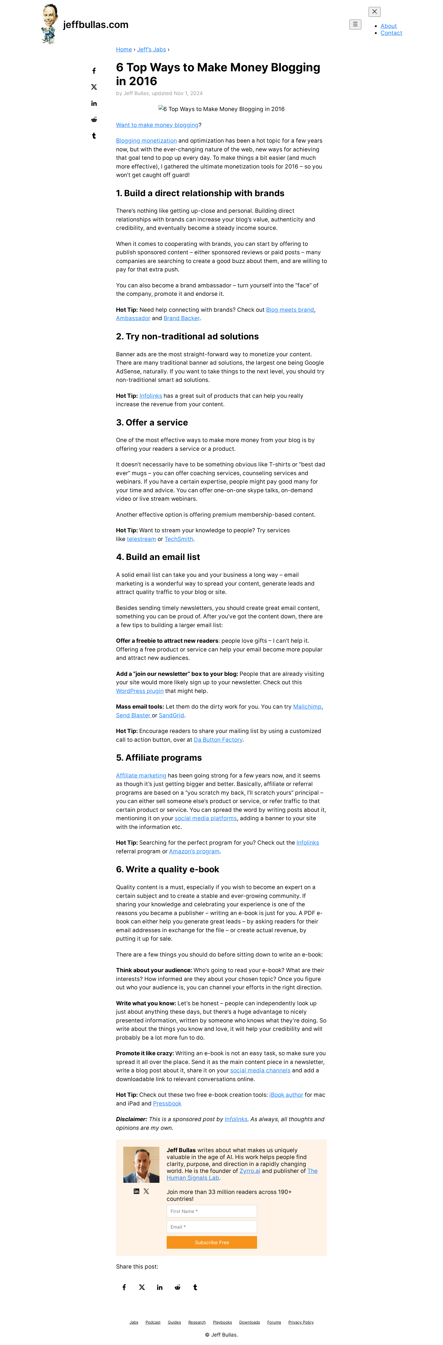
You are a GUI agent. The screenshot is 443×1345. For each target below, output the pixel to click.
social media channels (260, 1070)
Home (124, 49)
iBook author (286, 1094)
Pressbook (167, 1103)
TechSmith (179, 539)
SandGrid (171, 715)
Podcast (153, 1322)
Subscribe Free (212, 1242)
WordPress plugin (140, 691)
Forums (274, 1322)
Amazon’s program (194, 851)
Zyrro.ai (250, 1170)
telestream (141, 539)
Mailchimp (307, 706)
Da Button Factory (218, 739)
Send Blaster (134, 715)
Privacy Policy (301, 1322)
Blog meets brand (290, 309)
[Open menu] (355, 24)
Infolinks (151, 395)
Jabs (134, 1322)
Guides (174, 1322)
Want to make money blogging (157, 125)
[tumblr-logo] (95, 137)
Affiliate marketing (141, 775)
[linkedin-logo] (95, 105)
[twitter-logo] (95, 89)
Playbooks (222, 1322)
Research (197, 1322)
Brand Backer (182, 318)
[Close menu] (375, 12)
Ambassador (133, 318)
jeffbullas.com (96, 24)
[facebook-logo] (95, 72)
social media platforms (206, 818)
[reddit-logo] (95, 121)
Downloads (249, 1322)
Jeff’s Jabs (151, 49)
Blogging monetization (146, 140)
